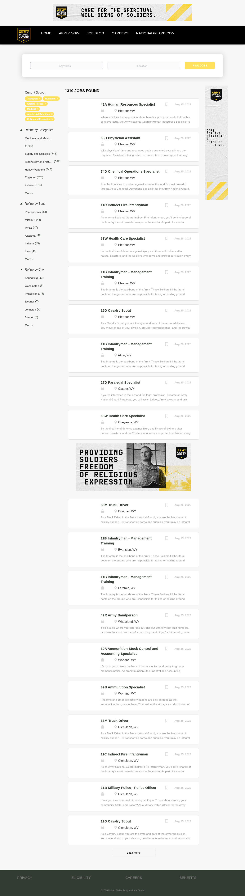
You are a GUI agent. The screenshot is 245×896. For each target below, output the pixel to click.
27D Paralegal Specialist (120, 382)
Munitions (50, 98)
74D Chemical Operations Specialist (130, 171)
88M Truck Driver (114, 505)
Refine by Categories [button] (38, 130)
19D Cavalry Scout (116, 310)
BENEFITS (188, 878)
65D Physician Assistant (120, 138)
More (28, 193)
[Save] (167, 105)
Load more (133, 852)
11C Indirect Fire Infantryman (124, 205)
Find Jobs (200, 65)
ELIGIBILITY (81, 878)
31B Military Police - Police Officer (128, 788)
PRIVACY (24, 878)
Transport (32, 98)
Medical (31, 109)
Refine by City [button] (34, 269)
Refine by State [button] (35, 203)
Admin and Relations (38, 114)
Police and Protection (38, 119)
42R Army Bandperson (119, 615)
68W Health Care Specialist (123, 238)
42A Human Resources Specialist (128, 104)
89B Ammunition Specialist (123, 687)
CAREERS (133, 878)
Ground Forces (35, 104)
